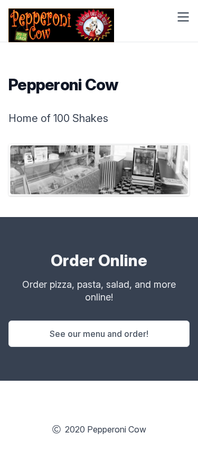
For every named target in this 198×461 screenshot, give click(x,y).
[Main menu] (183, 16)
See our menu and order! (99, 333)
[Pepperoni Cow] (61, 17)
